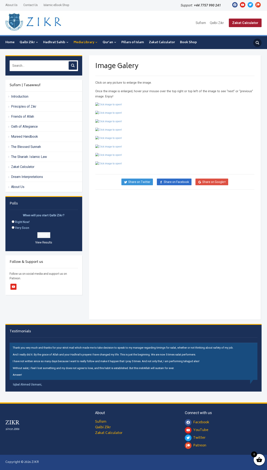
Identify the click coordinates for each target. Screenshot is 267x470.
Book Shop (188, 42)
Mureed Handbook (24, 137)
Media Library (84, 42)
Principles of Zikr (23, 106)
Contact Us (30, 5)
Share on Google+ (214, 182)
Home (10, 42)
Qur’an (108, 42)
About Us (11, 5)
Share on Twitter (139, 182)
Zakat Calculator (245, 23)
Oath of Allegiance (24, 127)
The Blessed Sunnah (26, 147)
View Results (43, 242)
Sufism (201, 23)
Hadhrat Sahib (54, 42)
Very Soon (22, 227)
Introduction (19, 96)
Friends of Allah (22, 116)
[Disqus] (174, 255)
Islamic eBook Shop (56, 5)
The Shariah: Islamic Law (29, 157)
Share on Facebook (176, 182)
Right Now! (22, 222)
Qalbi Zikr (217, 23)
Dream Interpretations (27, 177)
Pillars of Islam (132, 42)
